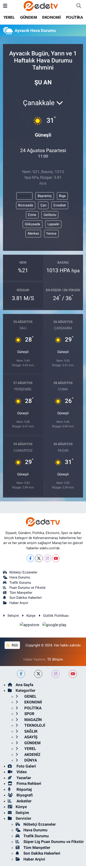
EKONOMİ (51, 18)
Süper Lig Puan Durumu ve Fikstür (53, 841)
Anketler (23, 801)
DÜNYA (30, 760)
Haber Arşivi (18, 603)
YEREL (8, 18)
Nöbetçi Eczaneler (23, 572)
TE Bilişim (55, 659)
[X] (39, 558)
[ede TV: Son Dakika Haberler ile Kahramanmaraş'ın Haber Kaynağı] (41, 5)
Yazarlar (23, 777)
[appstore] (30, 625)
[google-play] (54, 625)
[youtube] (73, 674)
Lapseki (53, 224)
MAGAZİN (32, 719)
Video (21, 772)
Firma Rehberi (28, 783)
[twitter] (38, 674)
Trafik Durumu (20, 583)
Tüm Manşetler (20, 593)
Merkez (33, 233)
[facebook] (21, 674)
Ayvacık (24, 196)
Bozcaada (25, 205)
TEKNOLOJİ (34, 725)
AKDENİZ (31, 754)
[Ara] (78, 6)
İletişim (13, 616)
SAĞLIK (30, 731)
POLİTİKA (74, 18)
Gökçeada (32, 224)
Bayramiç (45, 196)
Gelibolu (50, 215)
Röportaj (24, 789)
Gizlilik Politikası (56, 616)
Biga (62, 196)
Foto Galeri (26, 766)
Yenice (51, 233)
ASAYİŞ (30, 737)
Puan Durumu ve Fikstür (27, 588)
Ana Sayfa (24, 684)
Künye (31, 616)
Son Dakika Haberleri (25, 598)
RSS (14, 645)
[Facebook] (30, 558)
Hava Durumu (19, 577)
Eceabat (59, 205)
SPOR (28, 713)
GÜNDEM (28, 18)
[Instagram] (47, 558)
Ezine (32, 215)
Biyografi (24, 795)
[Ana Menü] (5, 5)
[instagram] (56, 674)
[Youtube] (56, 558)
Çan (43, 205)
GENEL (29, 696)
